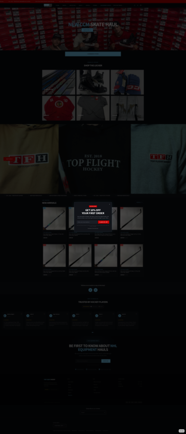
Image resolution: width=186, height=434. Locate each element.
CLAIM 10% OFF (103, 222)
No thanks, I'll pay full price (93, 228)
